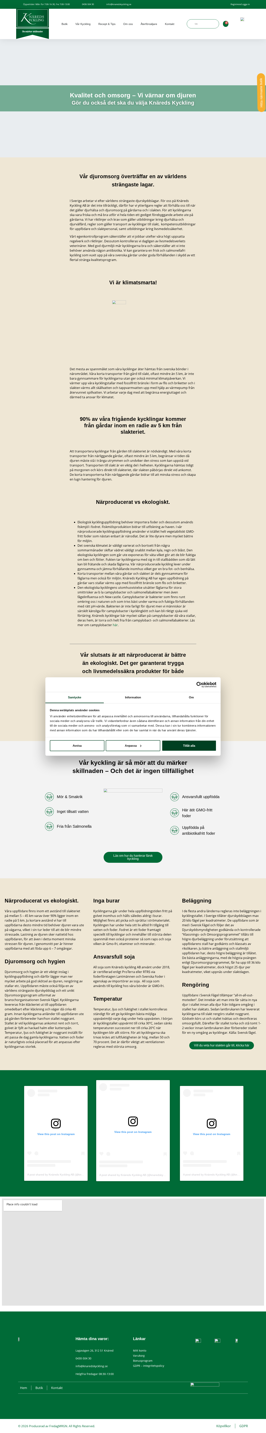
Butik (65, 24)
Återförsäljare (149, 24)
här (115, 625)
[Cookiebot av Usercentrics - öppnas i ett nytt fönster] (199, 684)
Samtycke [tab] (74, 697)
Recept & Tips (106, 24)
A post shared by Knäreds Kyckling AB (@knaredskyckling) (63, 1174)
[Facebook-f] (24, 1346)
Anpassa (131, 745)
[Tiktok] (29, 1346)
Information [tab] (133, 697)
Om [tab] (191, 697)
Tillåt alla (189, 745)
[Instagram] (19, 1346)
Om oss (128, 24)
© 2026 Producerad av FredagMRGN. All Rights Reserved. (56, 1426)
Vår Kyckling (83, 24)
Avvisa (77, 745)
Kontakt (169, 24)
